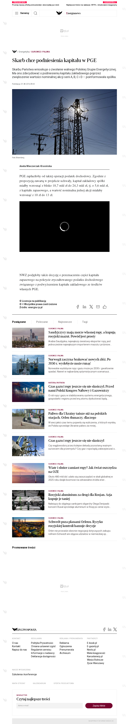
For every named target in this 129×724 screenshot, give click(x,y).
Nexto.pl (91, 649)
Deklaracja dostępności (43, 656)
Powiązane (19, 321)
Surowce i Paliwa (40, 52)
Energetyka (24, 52)
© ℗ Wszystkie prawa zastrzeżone (38, 304)
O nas (15, 643)
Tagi (85, 321)
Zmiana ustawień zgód (43, 646)
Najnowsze (65, 321)
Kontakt (16, 646)
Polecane (42, 321)
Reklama (64, 643)
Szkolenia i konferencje (24, 674)
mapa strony (18, 683)
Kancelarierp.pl (95, 656)
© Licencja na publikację (32, 301)
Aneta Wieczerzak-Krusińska (35, 166)
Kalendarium (39, 683)
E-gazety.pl (93, 646)
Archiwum (65, 653)
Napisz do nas (19, 649)
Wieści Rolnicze (95, 659)
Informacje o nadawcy (43, 653)
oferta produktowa (64, 683)
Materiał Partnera (56, 383)
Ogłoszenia (66, 646)
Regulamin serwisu (41, 649)
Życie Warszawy (95, 663)
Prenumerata (67, 649)
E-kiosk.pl (92, 643)
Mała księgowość (96, 653)
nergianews (73, 13)
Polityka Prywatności (42, 643)
